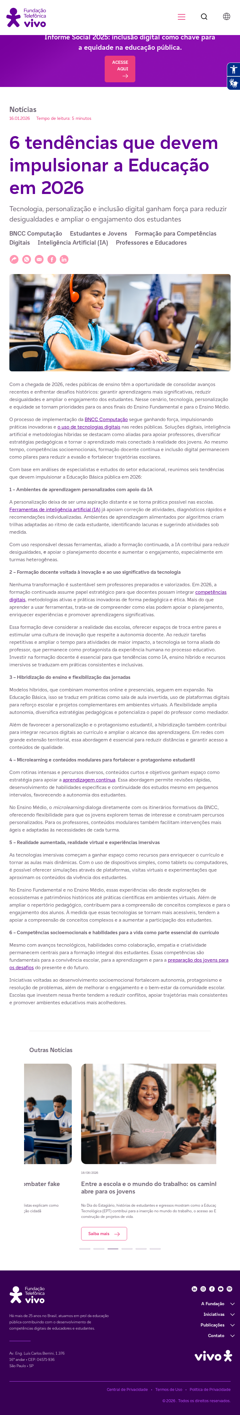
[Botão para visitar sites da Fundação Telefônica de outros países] (226, 16)
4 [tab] (127, 1249)
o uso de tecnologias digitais (89, 427)
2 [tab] (98, 1249)
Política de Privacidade (210, 1389)
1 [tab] (84, 1249)
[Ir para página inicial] (26, 17)
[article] (120, 693)
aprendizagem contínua (89, 779)
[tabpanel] (120, 1152)
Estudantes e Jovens (98, 233)
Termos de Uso (168, 1389)
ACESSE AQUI (120, 65)
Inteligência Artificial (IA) (73, 243)
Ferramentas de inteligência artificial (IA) (54, 509)
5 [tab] (141, 1249)
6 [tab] (155, 1249)
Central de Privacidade (127, 1389)
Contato (216, 1335)
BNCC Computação (35, 233)
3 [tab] (113, 1249)
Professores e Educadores (151, 243)
